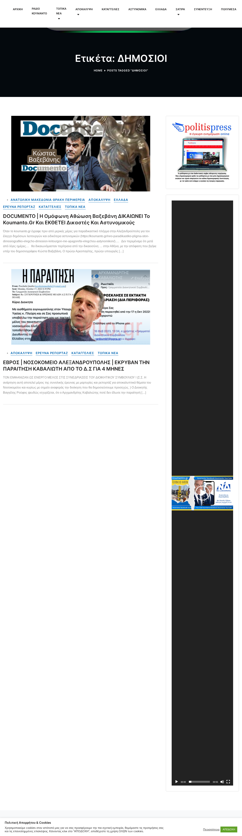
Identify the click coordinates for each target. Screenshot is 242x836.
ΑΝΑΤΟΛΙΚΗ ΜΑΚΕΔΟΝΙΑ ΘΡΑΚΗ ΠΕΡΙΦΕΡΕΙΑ (48, 200)
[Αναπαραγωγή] (176, 782)
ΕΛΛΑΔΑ (121, 200)
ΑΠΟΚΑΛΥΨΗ (99, 200)
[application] (202, 493)
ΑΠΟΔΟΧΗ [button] (229, 829)
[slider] (199, 782)
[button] (202, 493)
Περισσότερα (211, 829)
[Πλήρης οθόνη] (228, 782)
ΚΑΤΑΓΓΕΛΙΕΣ (50, 207)
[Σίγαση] (222, 782)
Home (98, 70)
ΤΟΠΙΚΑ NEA (75, 207)
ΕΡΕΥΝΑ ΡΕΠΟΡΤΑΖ (19, 207)
